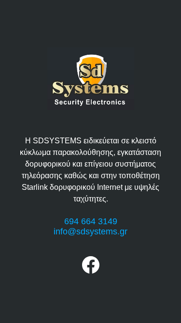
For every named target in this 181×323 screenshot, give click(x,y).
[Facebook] (90, 271)
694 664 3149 (90, 221)
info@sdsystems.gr (90, 231)
